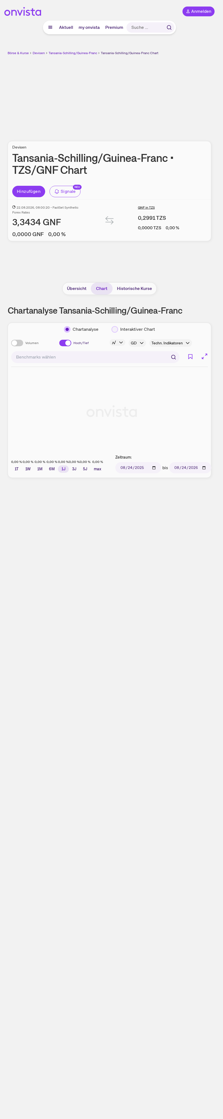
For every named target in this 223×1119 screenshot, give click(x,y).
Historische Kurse (134, 288)
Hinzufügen (29, 191)
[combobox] (95, 357)
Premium (114, 27)
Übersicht (76, 288)
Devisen (39, 53)
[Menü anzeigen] (50, 27)
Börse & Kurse (18, 53)
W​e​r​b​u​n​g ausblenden (129, 94)
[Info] (117, 342)
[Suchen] (169, 27)
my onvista (89, 27)
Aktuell (66, 27)
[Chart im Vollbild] (204, 356)
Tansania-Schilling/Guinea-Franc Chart (129, 53)
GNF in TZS (146, 207)
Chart (101, 288)
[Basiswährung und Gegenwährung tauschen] (109, 221)
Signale (68, 191)
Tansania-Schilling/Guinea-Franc (73, 53)
